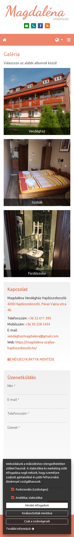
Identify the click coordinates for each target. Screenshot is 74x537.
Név (11, 386)
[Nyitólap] (37, 12)
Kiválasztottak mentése (37, 513)
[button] (69, 40)
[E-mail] (27, 26)
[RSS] (47, 26)
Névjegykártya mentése (32, 359)
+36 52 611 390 (39, 318)
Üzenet (13, 427)
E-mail (13, 399)
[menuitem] (4, 40)
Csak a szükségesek (37, 521)
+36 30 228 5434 (37, 324)
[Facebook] (41, 26)
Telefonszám (18, 413)
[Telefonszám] (34, 26)
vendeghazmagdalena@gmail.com (33, 336)
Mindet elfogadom (37, 505)
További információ (18, 528)
